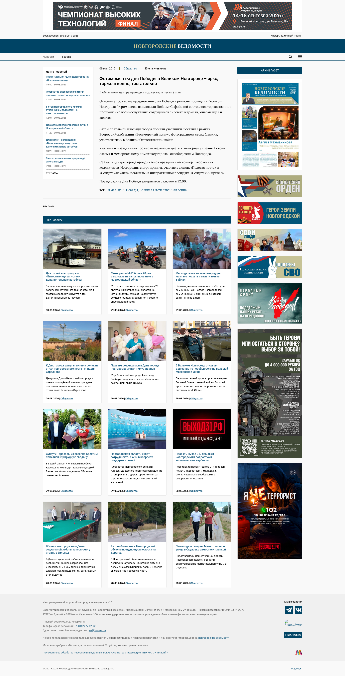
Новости (48, 56)
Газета (66, 56)
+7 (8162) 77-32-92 (84, 626)
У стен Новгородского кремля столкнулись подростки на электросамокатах (64, 110)
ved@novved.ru (97, 630)
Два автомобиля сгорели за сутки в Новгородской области (67, 126)
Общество (130, 68)
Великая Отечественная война (163, 190)
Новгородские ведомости (213, 637)
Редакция (296, 668)
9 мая (112, 190)
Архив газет (270, 70)
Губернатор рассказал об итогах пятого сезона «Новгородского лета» (68, 93)
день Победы (128, 190)
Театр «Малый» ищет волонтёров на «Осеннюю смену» (67, 78)
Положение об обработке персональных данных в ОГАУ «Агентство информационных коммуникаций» (105, 652)
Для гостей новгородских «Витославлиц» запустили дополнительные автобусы (62, 143)
